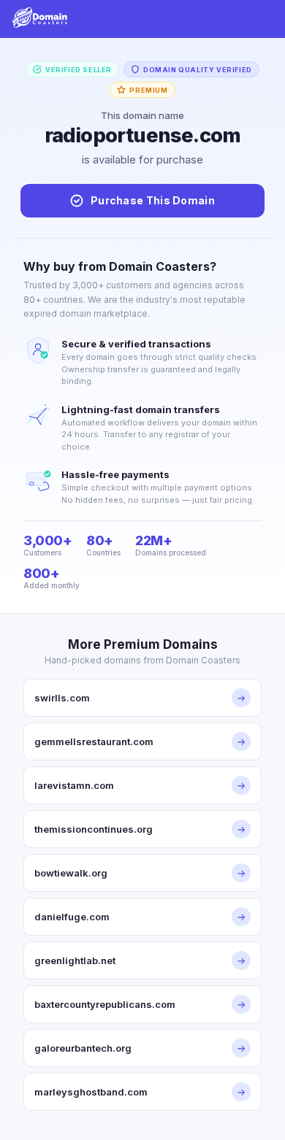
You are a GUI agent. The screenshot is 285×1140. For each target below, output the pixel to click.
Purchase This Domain (153, 200)
